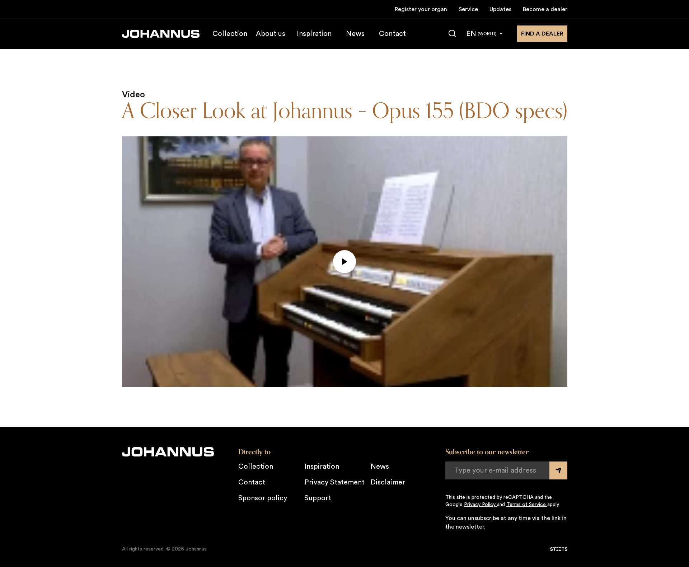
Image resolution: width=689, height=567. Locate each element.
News (355, 33)
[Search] (452, 33)
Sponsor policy (262, 498)
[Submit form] (558, 470)
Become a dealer (545, 9)
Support (317, 498)
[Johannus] (161, 34)
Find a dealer (542, 34)
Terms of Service (526, 504)
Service (468, 9)
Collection (229, 33)
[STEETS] (558, 549)
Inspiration (314, 33)
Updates (500, 9)
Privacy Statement (334, 482)
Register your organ (421, 9)
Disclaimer (387, 482)
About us (270, 33)
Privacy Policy (480, 504)
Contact (392, 33)
